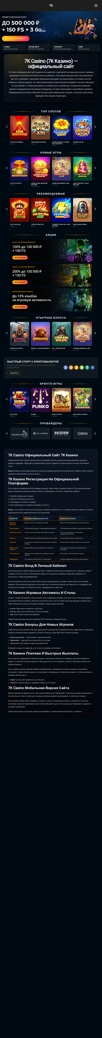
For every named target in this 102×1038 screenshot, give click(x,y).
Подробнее (14, 373)
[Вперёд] (95, 127)
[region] (51, 131)
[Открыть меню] (96, 5)
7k (51, 5)
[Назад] (7, 127)
